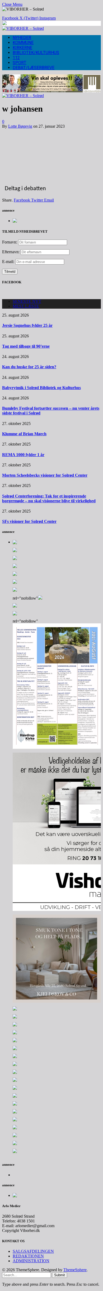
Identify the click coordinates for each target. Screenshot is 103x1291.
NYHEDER (22, 37)
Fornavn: (9, 242)
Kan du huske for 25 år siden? (29, 367)
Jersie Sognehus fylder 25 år (27, 325)
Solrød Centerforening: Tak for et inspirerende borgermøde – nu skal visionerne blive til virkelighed (49, 498)
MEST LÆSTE (26, 306)
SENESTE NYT (27, 301)
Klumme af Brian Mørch (24, 434)
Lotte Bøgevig (20, 126)
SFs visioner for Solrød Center (29, 521)
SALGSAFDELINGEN (33, 1251)
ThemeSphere (75, 1270)
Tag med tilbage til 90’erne (26, 346)
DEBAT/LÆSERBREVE (33, 67)
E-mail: (8, 261)
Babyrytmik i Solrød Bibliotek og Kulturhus (41, 387)
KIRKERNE (22, 47)
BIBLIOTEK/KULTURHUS (36, 52)
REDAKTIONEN (28, 1256)
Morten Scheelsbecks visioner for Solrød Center (44, 475)
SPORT (19, 62)
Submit (59, 1275)
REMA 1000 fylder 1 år (23, 454)
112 (16, 57)
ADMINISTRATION (31, 1261)
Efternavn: (11, 252)
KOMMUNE (23, 42)
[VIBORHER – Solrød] (23, 28)
